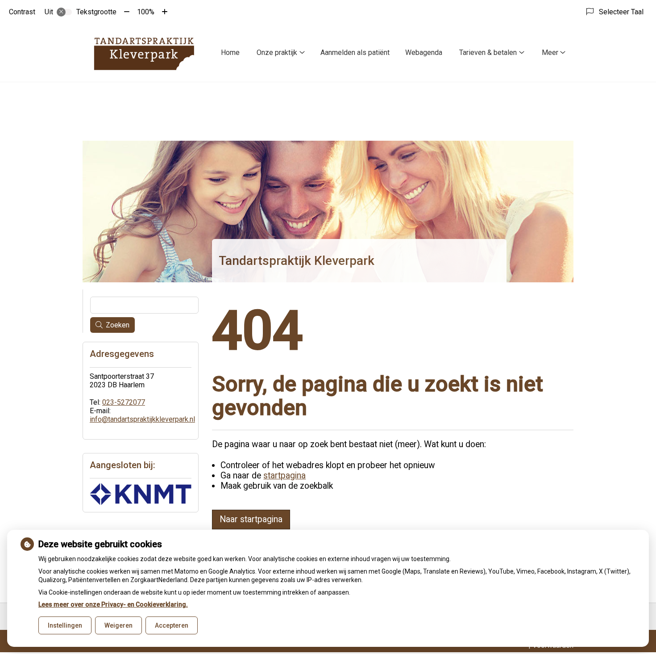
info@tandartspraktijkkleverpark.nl (142, 419)
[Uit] (64, 12)
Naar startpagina (251, 519)
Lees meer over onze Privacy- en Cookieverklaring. (113, 604)
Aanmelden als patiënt (355, 52)
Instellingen (65, 625)
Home (230, 52)
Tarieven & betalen (488, 52)
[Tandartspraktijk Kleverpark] (143, 53)
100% (145, 12)
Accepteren (171, 625)
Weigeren (118, 625)
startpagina (284, 475)
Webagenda (423, 52)
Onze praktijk (277, 52)
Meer (550, 52)
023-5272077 (123, 402)
